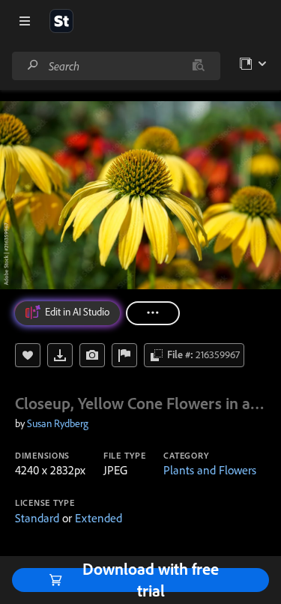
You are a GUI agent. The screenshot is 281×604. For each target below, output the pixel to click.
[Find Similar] (92, 355)
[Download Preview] (60, 355)
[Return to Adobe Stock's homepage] (61, 21)
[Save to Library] (27, 355)
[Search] (33, 65)
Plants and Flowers (209, 469)
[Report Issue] (124, 355)
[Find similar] (198, 65)
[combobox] (116, 66)
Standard (37, 517)
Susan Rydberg (57, 423)
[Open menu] (24, 21)
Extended (98, 517)
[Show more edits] (153, 313)
